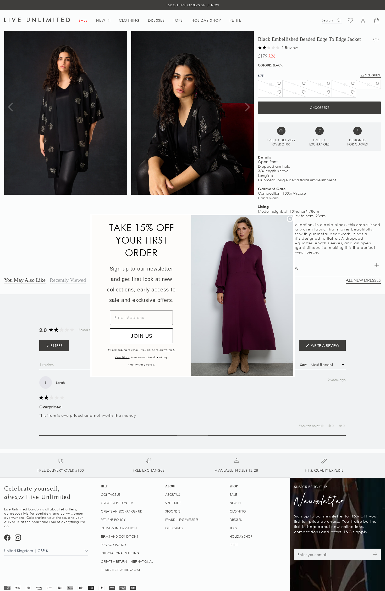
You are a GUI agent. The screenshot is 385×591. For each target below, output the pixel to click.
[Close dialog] (290, 218)
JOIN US (141, 336)
